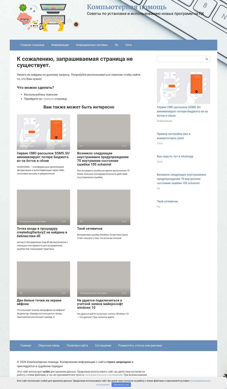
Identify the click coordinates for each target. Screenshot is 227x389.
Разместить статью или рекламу (140, 345)
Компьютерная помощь (127, 7)
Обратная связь (49, 345)
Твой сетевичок (90, 228)
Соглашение (103, 345)
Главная (25, 345)
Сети (128, 45)
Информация (60, 45)
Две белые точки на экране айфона (39, 302)
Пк (116, 45)
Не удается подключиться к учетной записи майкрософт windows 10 (100, 304)
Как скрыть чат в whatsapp (175, 156)
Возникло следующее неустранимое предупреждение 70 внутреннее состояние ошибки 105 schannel (103, 158)
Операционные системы (92, 45)
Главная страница (32, 45)
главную (48, 98)
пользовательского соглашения (103, 374)
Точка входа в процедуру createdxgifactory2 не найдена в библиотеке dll (42, 232)
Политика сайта (77, 345)
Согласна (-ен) (121, 384)
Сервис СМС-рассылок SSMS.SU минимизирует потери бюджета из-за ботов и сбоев (43, 157)
